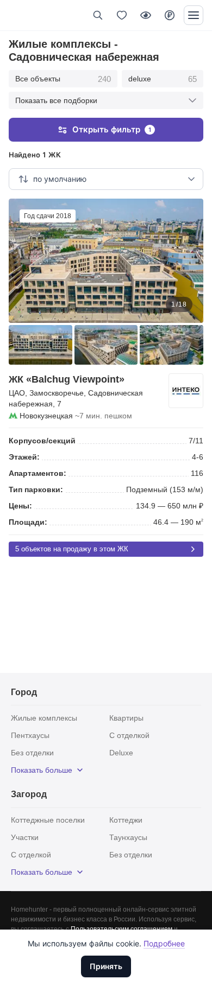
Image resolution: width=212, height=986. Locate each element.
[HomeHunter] (26, 15)
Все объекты (63, 79)
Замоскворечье (56, 393)
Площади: (28, 522)
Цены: (20, 505)
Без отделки (32, 752)
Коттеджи (125, 820)
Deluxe (121, 752)
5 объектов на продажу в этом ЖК (71, 549)
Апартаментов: (37, 473)
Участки (25, 837)
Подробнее (164, 943)
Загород (29, 794)
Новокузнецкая (46, 415)
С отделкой (129, 735)
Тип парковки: (36, 489)
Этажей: (24, 457)
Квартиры (126, 718)
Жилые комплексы (44, 718)
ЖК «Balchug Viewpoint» (66, 379)
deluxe (162, 79)
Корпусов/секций (42, 440)
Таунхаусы (128, 837)
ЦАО (17, 393)
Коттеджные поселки (48, 820)
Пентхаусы (30, 735)
